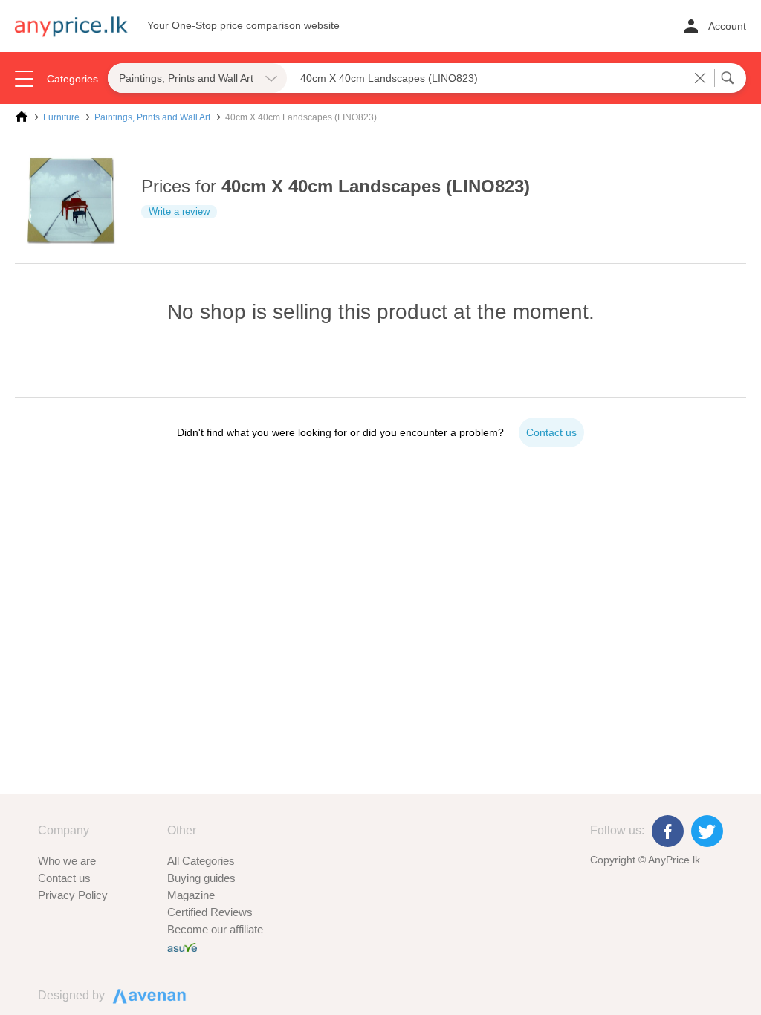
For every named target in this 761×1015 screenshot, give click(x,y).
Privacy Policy (73, 895)
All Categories (201, 861)
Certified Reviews (210, 912)
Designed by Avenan (142, 995)
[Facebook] (668, 831)
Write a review (179, 211)
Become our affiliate (215, 929)
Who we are (67, 861)
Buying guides (201, 878)
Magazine (191, 895)
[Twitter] (707, 831)
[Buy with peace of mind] (182, 946)
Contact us (64, 878)
